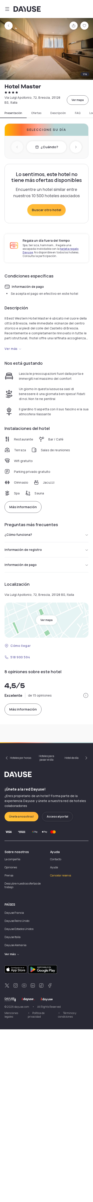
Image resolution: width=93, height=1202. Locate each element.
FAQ (77, 113)
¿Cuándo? (49, 147)
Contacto (55, 859)
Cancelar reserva (60, 875)
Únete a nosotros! (21, 816)
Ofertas (36, 113)
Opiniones (11, 867)
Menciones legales (11, 1015)
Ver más (11, 348)
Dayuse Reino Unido (17, 921)
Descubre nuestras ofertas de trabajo (23, 885)
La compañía (12, 859)
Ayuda (54, 867)
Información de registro (23, 549)
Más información (23, 507)
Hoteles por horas (20, 758)
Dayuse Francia (14, 913)
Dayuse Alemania (15, 945)
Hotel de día (72, 758)
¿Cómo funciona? (18, 534)
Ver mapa (78, 100)
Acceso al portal (57, 816)
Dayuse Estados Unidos (19, 929)
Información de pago (21, 565)
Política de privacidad (36, 1015)
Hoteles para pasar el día (46, 758)
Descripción (58, 113)
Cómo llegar (20, 645)
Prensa (9, 875)
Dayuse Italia (13, 937)
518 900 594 (20, 657)
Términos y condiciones (67, 1015)
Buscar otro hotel (46, 210)
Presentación (13, 113)
